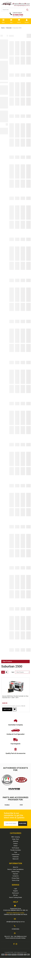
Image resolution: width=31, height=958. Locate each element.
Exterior (15, 843)
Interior (15, 845)
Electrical (15, 841)
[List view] (6, 672)
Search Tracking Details (15, 897)
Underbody (16, 856)
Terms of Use (15, 880)
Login (15, 888)
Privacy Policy (15, 878)
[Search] (27, 9)
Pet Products (15, 848)
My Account (15, 893)
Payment (15, 873)
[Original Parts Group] (15, 3)
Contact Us (16, 876)
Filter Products (7, 661)
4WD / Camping (15, 837)
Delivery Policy (15, 871)
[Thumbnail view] (3, 672)
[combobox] (13, 9)
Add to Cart (7, 709)
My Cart (15, 895)
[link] (13, 944)
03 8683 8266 (15, 929)
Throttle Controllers (15, 850)
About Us (15, 867)
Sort (13, 672)
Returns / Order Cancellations (15, 869)
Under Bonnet (15, 854)
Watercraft (16, 859)
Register (15, 891)
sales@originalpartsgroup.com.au (15, 921)
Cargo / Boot (15, 839)
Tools (15, 852)
